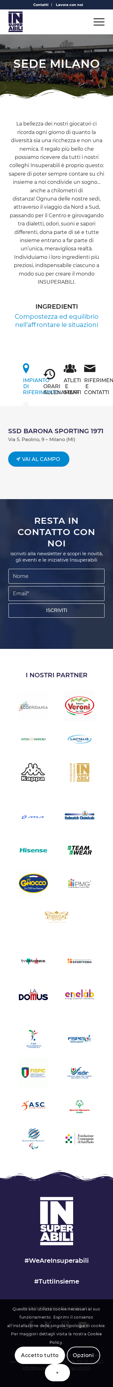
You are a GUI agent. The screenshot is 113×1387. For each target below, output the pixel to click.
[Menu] (96, 21)
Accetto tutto (40, 1355)
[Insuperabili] (46, 21)
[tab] (26, 381)
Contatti (40, 5)
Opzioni (83, 1355)
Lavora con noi (69, 5)
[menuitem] (41, 4)
